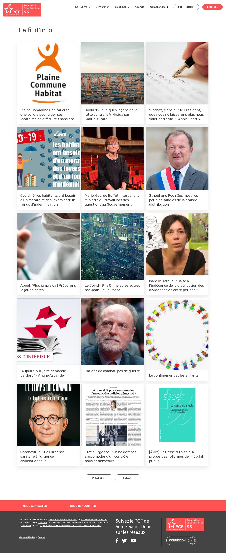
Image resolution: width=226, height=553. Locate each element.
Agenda (139, 6)
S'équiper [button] (120, 6)
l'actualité (42, 522)
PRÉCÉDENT (99, 477)
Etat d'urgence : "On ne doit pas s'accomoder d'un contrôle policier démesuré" (110, 456)
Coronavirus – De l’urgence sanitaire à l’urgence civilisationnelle (42, 456)
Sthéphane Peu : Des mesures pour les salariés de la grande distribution (173, 199)
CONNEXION (177, 540)
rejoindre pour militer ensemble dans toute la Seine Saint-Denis (70, 525)
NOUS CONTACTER (35, 505)
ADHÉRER (212, 7)
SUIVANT (128, 477)
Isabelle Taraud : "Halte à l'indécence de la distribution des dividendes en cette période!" (176, 285)
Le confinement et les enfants (174, 375)
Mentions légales (27, 537)
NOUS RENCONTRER (83, 505)
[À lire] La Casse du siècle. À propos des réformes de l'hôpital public (176, 456)
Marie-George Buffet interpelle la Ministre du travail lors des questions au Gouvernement (112, 199)
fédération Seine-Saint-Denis (63, 519)
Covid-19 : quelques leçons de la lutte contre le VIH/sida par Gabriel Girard (111, 114)
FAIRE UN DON (186, 7)
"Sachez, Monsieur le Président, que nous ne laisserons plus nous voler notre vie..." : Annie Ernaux (176, 114)
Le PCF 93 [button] (81, 6)
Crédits (41, 537)
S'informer (102, 6)
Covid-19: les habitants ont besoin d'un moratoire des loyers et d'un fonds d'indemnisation (48, 199)
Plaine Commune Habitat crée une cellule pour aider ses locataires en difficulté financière (47, 114)
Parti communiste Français (94, 519)
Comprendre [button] (158, 6)
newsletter (26, 525)
